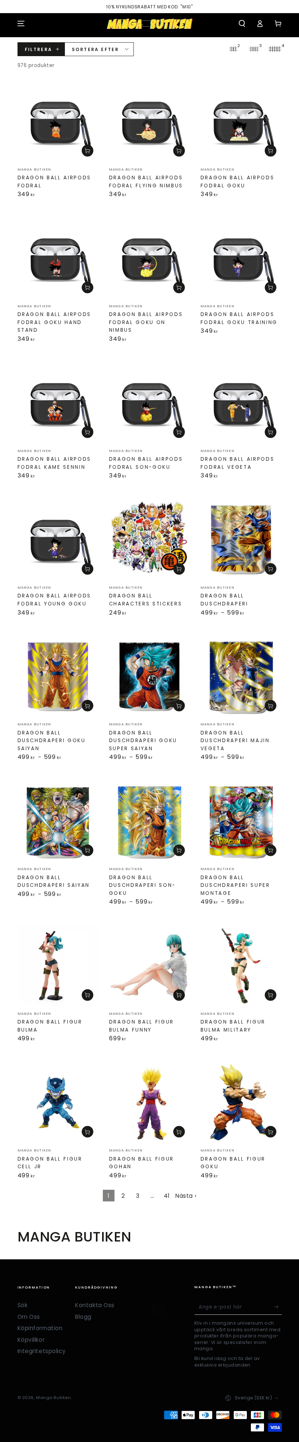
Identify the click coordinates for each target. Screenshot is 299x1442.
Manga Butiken (53, 1397)
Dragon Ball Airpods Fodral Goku (238, 181)
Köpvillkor (31, 1340)
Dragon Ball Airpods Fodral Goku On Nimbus (146, 322)
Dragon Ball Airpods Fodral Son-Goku (146, 463)
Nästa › (185, 1196)
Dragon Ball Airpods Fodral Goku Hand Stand (55, 322)
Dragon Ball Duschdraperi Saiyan (54, 881)
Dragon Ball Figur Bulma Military (233, 1025)
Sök (23, 1305)
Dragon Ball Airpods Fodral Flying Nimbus (146, 181)
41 (167, 1196)
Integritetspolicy (42, 1351)
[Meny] (21, 23)
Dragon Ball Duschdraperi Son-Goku (142, 885)
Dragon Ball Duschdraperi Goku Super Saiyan (143, 740)
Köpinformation (40, 1328)
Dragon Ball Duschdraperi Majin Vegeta (235, 740)
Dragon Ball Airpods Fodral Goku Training (239, 318)
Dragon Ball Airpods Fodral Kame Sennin (55, 463)
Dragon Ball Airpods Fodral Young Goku (55, 599)
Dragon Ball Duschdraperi (224, 599)
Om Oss (29, 1317)
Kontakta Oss (94, 1305)
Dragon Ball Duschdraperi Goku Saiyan (52, 740)
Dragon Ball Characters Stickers (145, 599)
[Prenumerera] (278, 1306)
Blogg (83, 1317)
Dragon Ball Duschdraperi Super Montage (235, 885)
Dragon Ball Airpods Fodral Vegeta (238, 463)
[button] (242, 23)
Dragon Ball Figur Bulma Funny (141, 1025)
